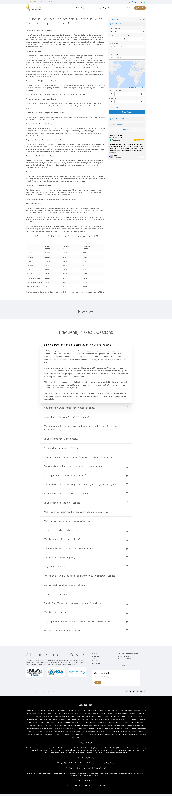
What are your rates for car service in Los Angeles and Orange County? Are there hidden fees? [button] (81, 428)
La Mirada (48, 719)
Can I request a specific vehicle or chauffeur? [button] (66, 585)
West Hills (114, 734)
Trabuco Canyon (65, 734)
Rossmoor (91, 728)
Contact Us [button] (95, 660)
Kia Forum (140, 750)
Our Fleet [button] (94, 653)
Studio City (108, 731)
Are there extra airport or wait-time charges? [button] (66, 493)
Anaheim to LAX (72, 786)
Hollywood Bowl (54, 750)
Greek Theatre (43, 750)
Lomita (127, 719)
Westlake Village (133, 734)
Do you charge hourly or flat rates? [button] (61, 439)
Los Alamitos (142, 719)
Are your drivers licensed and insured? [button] (63, 530)
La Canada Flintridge (31, 719)
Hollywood (106, 716)
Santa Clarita (31, 731)
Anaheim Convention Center (35, 748)
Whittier (74, 737)
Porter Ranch (116, 725)
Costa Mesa (87, 713)
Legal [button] (93, 665)
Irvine (123, 716)
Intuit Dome (76, 750)
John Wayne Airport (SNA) (133, 716)
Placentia (103, 725)
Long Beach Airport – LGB (108, 773)
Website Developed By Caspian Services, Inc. (51, 691)
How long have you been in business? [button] (62, 630)
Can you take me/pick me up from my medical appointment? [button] (73, 466)
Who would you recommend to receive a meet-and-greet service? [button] (77, 512)
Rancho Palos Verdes (32, 728)
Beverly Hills (95, 710)
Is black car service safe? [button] (56, 594)
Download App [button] (95, 656)
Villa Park (100, 734)
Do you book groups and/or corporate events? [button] (66, 417)
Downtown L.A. (133, 713)
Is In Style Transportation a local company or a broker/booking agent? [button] (78, 345)
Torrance (56, 734)
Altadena (50, 710)
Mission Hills (85, 722)
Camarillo (136, 710)
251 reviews (119, 137)
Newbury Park (119, 722)
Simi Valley (86, 731)
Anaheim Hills (64, 710)
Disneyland (61, 763)
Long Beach (134, 719)
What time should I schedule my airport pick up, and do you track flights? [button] (80, 484)
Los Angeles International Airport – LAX (132, 773)
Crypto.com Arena (97, 748)
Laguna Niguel (89, 719)
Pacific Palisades (68, 725)
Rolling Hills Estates (82, 728)
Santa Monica (40, 731)
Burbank (122, 710)
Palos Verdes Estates (87, 725)
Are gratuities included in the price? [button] (61, 448)
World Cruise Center (96, 775)
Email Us (126, 662)
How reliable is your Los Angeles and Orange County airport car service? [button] (80, 575)
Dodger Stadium (110, 748)
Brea (101, 710)
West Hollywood (123, 734)
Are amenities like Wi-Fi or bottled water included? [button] (69, 548)
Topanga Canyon (48, 734)
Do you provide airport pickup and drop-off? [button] (65, 475)
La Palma (55, 719)
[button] (143, 157)
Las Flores (121, 719)
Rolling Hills (72, 728)
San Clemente (99, 728)
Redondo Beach (58, 728)
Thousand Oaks (31, 734)
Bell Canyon (87, 710)
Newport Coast (139, 722)
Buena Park (115, 710)
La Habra (41, 719)
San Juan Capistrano (116, 728)
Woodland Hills (88, 737)
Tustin (72, 734)
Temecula (140, 731)
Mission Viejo (93, 722)
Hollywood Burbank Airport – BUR (50, 773)
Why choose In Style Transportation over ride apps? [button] (69, 407)
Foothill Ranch (39, 716)
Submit (98, 682)
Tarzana (134, 731)
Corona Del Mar (78, 713)
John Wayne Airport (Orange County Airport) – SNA (81, 773)
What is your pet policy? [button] (55, 612)
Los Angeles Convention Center (125, 750)
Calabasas (129, 710)
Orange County (58, 725)
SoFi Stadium (98, 752)
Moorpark (111, 722)
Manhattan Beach (67, 722)
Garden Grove (65, 716)
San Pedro (126, 728)
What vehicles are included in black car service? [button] (68, 521)
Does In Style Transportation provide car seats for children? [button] (73, 603)
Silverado (78, 731)
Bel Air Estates (78, 710)
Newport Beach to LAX (97, 786)
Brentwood (107, 710)
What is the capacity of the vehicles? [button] (62, 539)
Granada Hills (80, 716)
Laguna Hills (81, 719)
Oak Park (39, 725)
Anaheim (57, 710)
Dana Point (117, 713)
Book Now (51, 2)
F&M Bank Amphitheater (125, 748)
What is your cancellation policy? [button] (60, 557)
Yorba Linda (97, 737)
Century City (40, 713)
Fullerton (57, 716)
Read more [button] (145, 153)
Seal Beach (49, 731)
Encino (32, 716)
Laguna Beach (72, 719)
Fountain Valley (49, 716)
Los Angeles (32, 722)
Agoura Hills (30, 710)
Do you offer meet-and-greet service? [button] (62, 502)
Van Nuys (93, 734)
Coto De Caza (95, 713)
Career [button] (94, 658)
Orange (50, 725)
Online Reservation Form (124, 656)
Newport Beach (129, 722)
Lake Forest (106, 719)
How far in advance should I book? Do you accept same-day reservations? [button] (81, 457)
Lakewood (114, 719)
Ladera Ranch (62, 719)
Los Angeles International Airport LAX (46, 722)
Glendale (73, 716)
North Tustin (32, 725)
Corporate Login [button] (96, 663)
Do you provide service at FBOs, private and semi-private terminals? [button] (77, 621)
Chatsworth (54, 713)
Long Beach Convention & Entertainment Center (97, 750)
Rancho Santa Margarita (46, 728)
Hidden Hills (99, 716)
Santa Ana (133, 728)
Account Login (44, 2)
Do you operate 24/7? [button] (54, 566)
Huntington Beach (115, 716)
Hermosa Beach (90, 716)
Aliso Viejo (43, 710)
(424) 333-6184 (127, 658)
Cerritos (47, 713)
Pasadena (96, 725)
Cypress (110, 713)
